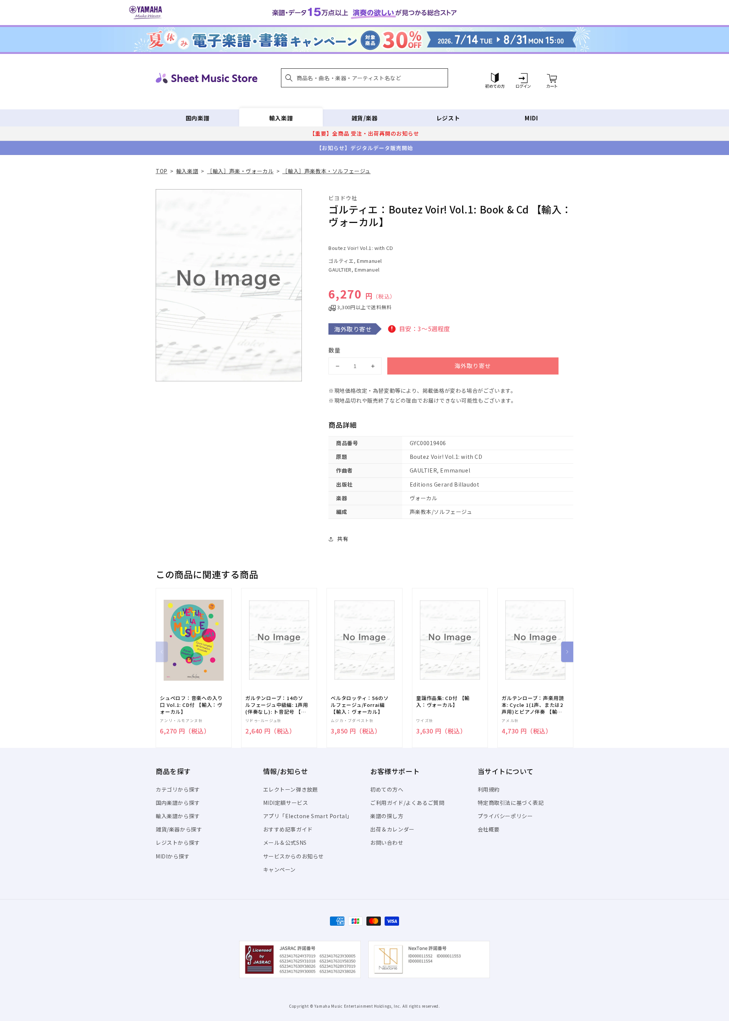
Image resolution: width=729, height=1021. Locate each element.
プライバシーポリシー (505, 816)
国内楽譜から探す (178, 802)
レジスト (448, 118)
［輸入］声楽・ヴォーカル (240, 171)
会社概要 (489, 829)
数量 (334, 350)
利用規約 (489, 789)
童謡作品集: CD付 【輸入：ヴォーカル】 (443, 701)
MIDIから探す (173, 856)
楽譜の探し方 (387, 816)
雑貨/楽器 (365, 118)
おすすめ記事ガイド (288, 829)
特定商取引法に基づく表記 (511, 802)
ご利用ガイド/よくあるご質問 (407, 802)
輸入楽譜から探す (178, 816)
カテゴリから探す (178, 789)
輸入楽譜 (281, 118)
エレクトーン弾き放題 (290, 789)
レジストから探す (178, 842)
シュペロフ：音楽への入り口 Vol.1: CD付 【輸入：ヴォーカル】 (191, 705)
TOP (161, 171)
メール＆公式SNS (285, 842)
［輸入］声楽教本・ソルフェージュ (326, 171)
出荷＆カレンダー (392, 829)
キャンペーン (279, 869)
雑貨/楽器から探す (179, 829)
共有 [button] (342, 538)
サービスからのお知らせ (293, 856)
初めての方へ (387, 789)
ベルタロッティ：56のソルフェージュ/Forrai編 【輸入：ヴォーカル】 (359, 705)
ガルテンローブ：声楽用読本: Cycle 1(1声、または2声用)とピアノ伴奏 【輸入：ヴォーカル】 (533, 705)
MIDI (531, 118)
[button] (364, 77)
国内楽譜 (197, 118)
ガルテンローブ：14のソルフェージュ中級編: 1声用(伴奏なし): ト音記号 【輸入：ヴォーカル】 (276, 705)
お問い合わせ (387, 842)
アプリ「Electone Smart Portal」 (308, 816)
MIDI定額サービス (285, 802)
